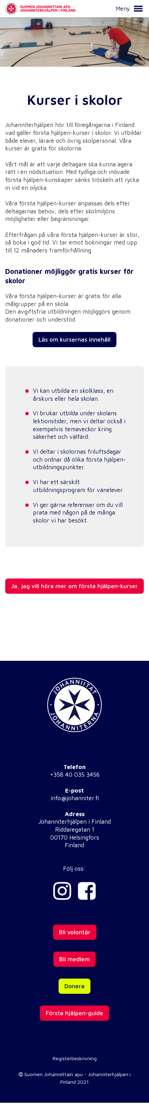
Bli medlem (74, 959)
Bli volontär (74, 932)
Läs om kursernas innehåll (74, 339)
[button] (138, 8)
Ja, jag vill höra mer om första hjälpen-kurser (74, 586)
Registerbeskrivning (75, 1058)
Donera (74, 986)
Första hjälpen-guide (74, 1013)
